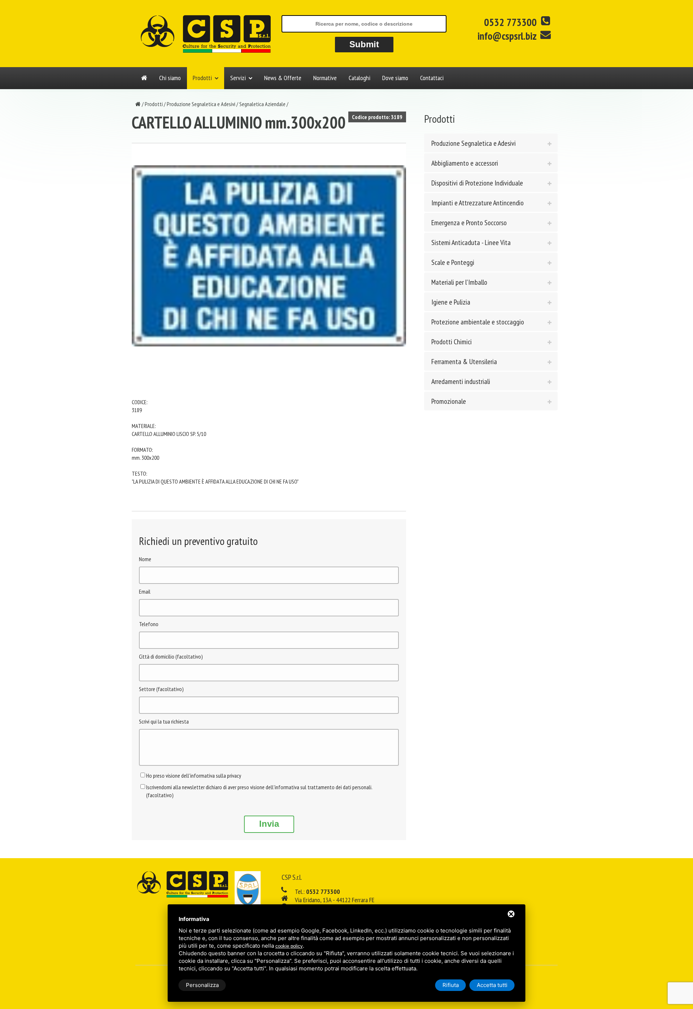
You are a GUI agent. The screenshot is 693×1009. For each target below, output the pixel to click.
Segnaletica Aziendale (262, 104)
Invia (269, 824)
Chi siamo (170, 78)
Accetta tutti (492, 985)
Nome (145, 559)
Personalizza (202, 985)
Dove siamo (395, 78)
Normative (325, 78)
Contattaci (432, 78)
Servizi (238, 78)
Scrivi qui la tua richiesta (164, 721)
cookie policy (289, 946)
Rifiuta (451, 985)
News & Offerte (282, 78)
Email (145, 591)
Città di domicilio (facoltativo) (171, 656)
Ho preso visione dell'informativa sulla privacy (193, 775)
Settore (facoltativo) (161, 689)
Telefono (148, 624)
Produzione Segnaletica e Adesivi (201, 104)
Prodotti (202, 78)
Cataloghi (359, 78)
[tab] (491, 143)
